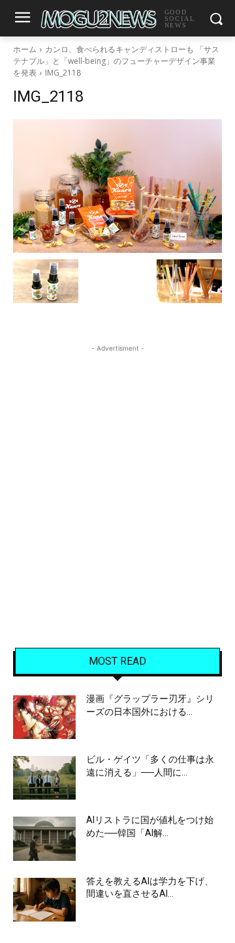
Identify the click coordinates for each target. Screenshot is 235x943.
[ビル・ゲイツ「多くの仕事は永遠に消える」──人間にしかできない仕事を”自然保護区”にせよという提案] (44, 778)
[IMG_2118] (117, 186)
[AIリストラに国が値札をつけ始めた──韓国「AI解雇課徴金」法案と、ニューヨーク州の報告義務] (44, 838)
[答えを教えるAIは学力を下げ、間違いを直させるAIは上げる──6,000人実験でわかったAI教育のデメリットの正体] (44, 899)
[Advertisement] (117, 472)
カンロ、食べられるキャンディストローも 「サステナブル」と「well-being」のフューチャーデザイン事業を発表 (116, 61)
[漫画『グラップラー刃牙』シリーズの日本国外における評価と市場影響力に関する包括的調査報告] (44, 717)
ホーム (25, 49)
